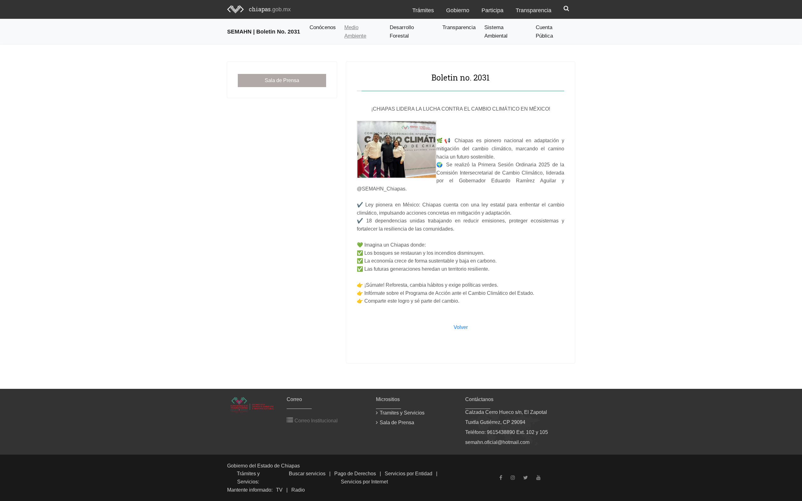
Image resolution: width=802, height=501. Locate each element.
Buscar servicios (307, 473)
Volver (461, 327)
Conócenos (323, 27)
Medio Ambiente (355, 31)
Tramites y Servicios (402, 412)
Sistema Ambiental (496, 31)
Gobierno (457, 10)
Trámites (423, 10)
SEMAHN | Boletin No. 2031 (263, 31)
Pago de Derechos (355, 473)
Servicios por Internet (364, 481)
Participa (492, 10)
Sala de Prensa (282, 80)
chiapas (270, 9)
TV (279, 490)
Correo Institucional (315, 420)
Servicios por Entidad (408, 473)
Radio (298, 490)
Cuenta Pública (544, 31)
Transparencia (533, 10)
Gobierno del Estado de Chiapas (263, 465)
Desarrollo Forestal (402, 31)
